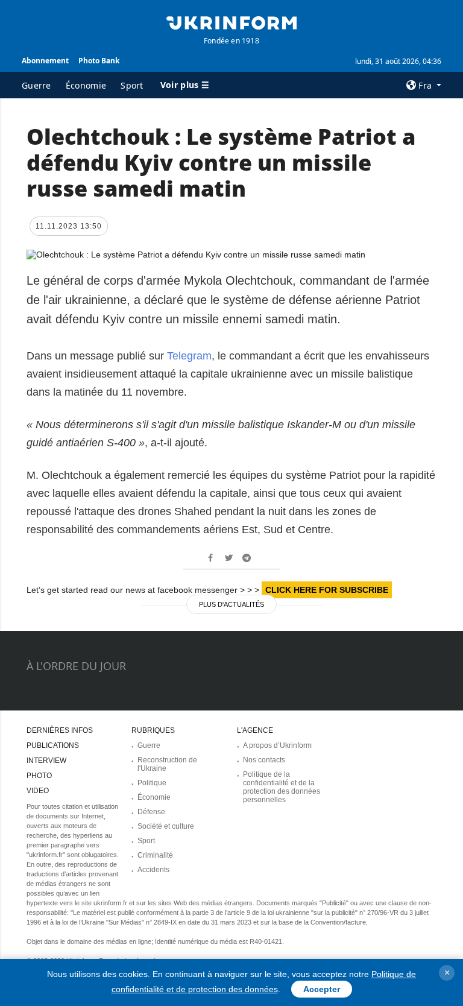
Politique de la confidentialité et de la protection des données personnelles (281, 787)
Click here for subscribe (326, 590)
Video (38, 790)
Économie (86, 85)
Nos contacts (264, 760)
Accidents (153, 869)
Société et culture (165, 826)
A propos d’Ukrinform (277, 745)
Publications (53, 745)
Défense (151, 812)
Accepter (321, 989)
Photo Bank (98, 60)
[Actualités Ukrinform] (231, 21)
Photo (39, 775)
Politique (151, 783)
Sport (132, 85)
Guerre (36, 85)
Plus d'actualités (231, 604)
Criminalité (155, 855)
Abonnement (45, 60)
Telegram (189, 356)
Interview (46, 760)
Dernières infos (60, 730)
